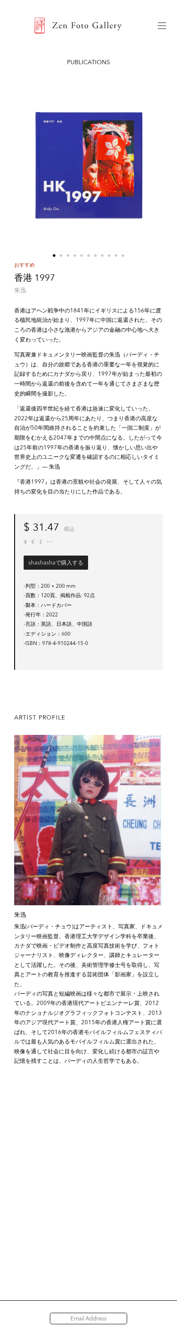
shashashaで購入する (55, 562)
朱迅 (20, 290)
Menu (162, 25)
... (50, 541)
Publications (88, 62)
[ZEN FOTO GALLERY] (78, 26)
